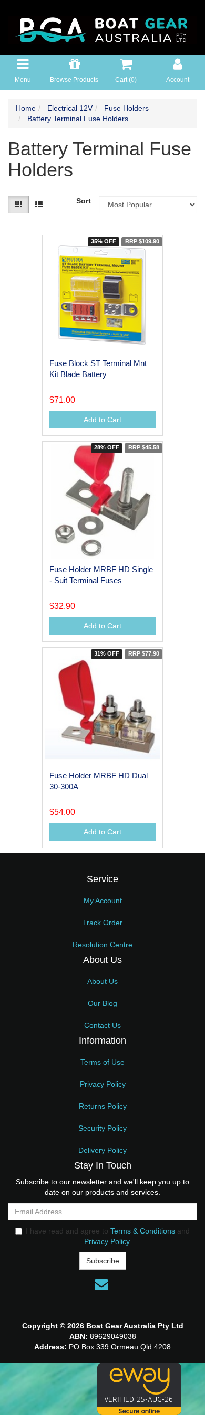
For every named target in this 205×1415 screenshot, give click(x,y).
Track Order (102, 922)
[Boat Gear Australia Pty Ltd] (102, 27)
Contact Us (102, 1025)
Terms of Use (102, 1062)
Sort (83, 201)
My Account (103, 900)
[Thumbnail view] (18, 204)
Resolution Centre (102, 944)
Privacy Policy (103, 1084)
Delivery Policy (102, 1150)
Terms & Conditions (142, 1231)
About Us (102, 981)
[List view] (38, 204)
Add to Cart (102, 419)
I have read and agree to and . (108, 1236)
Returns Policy (103, 1106)
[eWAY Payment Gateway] (139, 1388)
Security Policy (102, 1128)
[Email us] (101, 1284)
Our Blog (102, 1003)
